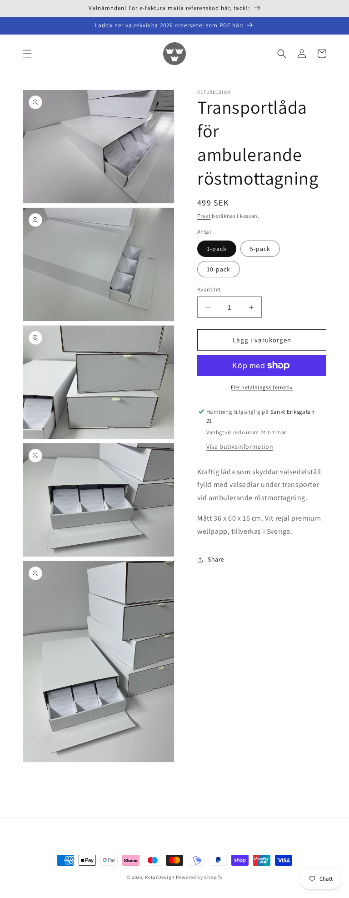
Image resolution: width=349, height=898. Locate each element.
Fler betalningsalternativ (262, 387)
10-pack (218, 269)
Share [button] (216, 559)
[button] (27, 54)
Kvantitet (209, 289)
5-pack (260, 249)
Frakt (204, 215)
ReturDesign (159, 877)
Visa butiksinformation (239, 446)
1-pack (217, 249)
